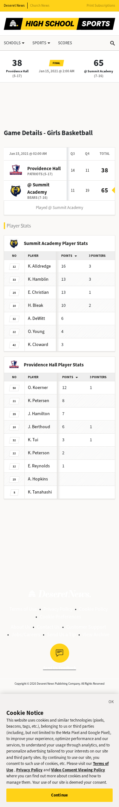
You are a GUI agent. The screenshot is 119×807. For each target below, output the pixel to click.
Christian (38, 292)
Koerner (38, 388)
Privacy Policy (57, 609)
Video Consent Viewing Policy (78, 770)
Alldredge (39, 266)
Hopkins (38, 479)
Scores (65, 43)
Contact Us (48, 626)
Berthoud (39, 427)
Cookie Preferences (60, 616)
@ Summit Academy (98, 71)
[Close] (111, 703)
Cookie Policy (93, 609)
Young (36, 331)
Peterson (39, 453)
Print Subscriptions (101, 5)
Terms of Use (23, 609)
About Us (20, 626)
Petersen (38, 401)
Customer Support (86, 626)
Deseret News (14, 5)
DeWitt (36, 318)
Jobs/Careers (25, 634)
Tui (33, 440)
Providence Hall (17, 71)
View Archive (96, 634)
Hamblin (38, 279)
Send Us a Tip (61, 634)
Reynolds (39, 466)
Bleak (35, 305)
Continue (59, 795)
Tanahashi (40, 492)
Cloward (38, 345)
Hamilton (39, 414)
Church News (40, 5)
